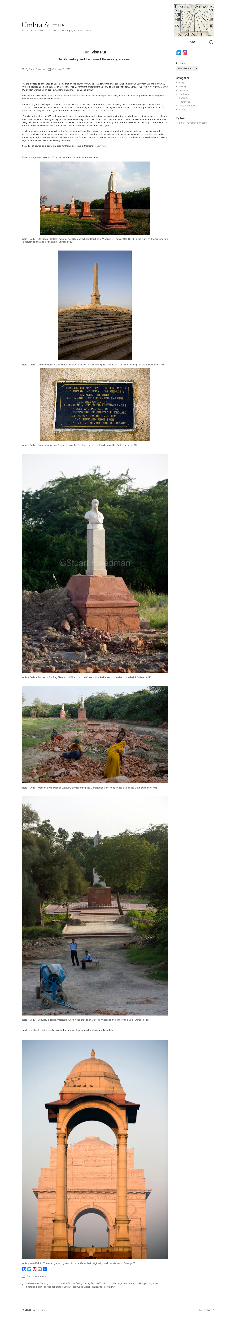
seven (136, 95)
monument (129, 1283)
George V (96, 1283)
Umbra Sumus (40, 1310)
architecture (32, 1283)
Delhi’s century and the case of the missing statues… (95, 59)
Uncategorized (187, 105)
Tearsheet (184, 101)
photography (39, 1276)
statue (95, 1286)
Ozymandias (28, 107)
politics (47, 1286)
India (104, 1283)
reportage (57, 1286)
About (193, 41)
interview (183, 90)
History (182, 86)
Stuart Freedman (37, 69)
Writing (182, 109)
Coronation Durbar (65, 1283)
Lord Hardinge (115, 1283)
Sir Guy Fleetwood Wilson (77, 1286)
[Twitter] (178, 52)
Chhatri (90, 110)
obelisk (139, 1283)
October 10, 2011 (61, 69)
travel (102, 1286)
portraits (183, 98)
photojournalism (34, 1286)
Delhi (78, 1283)
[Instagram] (184, 52)
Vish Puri (101, 146)
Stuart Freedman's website (193, 122)
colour (51, 1283)
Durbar (86, 1283)
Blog (28, 1276)
